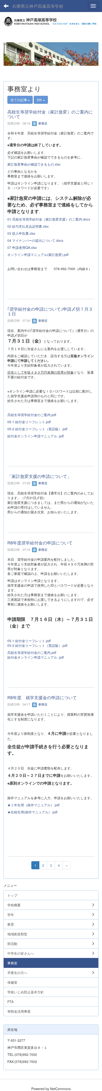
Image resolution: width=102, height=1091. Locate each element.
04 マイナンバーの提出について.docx (35, 240)
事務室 (42, 123)
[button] (11, 54)
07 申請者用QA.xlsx (22, 247)
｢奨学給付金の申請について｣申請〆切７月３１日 (50, 311)
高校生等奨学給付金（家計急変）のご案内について (50, 114)
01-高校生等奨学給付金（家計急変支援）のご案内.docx (48, 219)
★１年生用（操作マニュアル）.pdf (33, 805)
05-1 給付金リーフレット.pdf (29, 421)
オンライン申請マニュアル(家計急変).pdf (38, 254)
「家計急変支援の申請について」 (39, 476)
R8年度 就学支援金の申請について (42, 697)
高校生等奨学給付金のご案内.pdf (31, 414)
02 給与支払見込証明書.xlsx (28, 226)
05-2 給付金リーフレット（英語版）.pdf (37, 428)
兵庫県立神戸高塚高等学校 (37, 6)
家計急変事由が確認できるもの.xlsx (33, 164)
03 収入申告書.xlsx (21, 233)
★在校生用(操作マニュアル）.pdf (32, 812)
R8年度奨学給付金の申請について (40, 542)
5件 (40, 99)
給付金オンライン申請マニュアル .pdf (35, 436)
